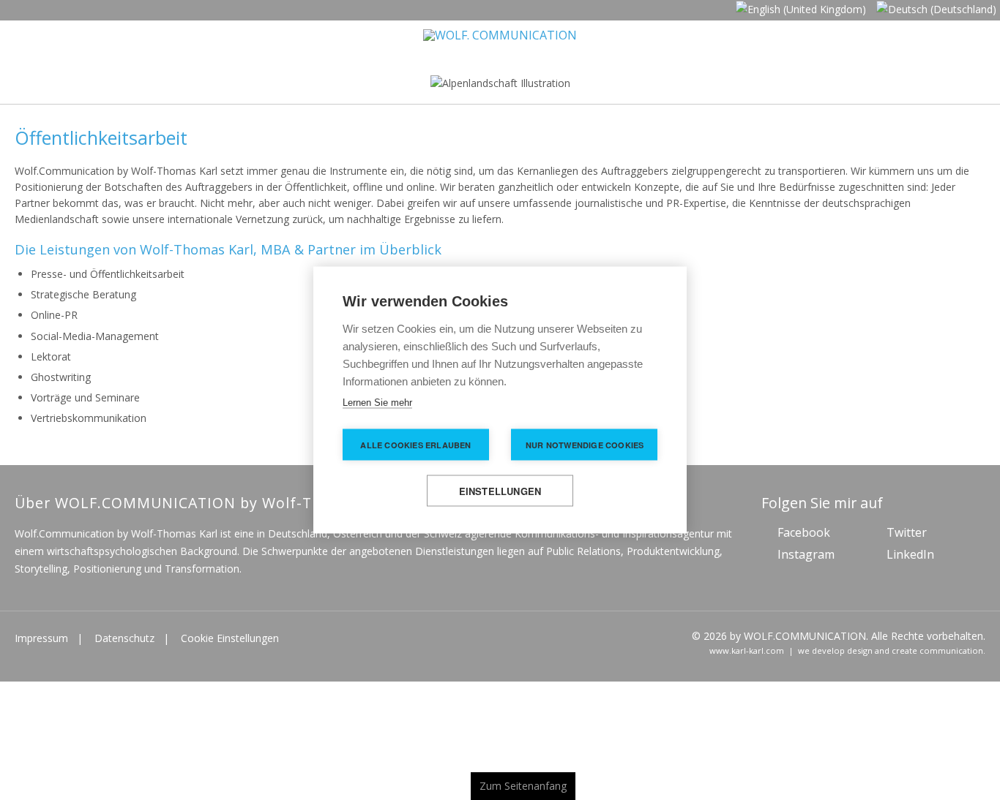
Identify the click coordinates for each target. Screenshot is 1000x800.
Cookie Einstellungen (230, 642)
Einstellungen (500, 491)
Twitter (907, 537)
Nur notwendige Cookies (584, 444)
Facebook (803, 537)
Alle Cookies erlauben (415, 444)
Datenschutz (124, 642)
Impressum (41, 642)
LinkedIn (910, 559)
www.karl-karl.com (746, 654)
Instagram (806, 559)
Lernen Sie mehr (377, 402)
